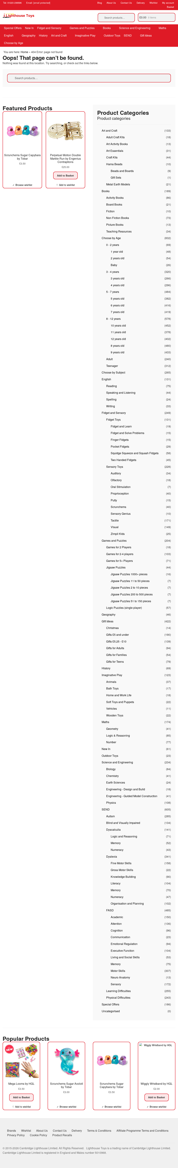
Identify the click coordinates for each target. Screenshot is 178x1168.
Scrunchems (118, 507)
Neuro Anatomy (120, 977)
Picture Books (114, 225)
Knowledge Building (123, 877)
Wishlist (153, 2)
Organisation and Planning (127, 903)
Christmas (112, 628)
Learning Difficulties (118, 991)
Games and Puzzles (82, 28)
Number (111, 742)
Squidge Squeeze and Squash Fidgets (135, 453)
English (8, 35)
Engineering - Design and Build (125, 789)
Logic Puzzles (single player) (124, 608)
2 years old (117, 258)
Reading (111, 386)
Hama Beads (114, 164)
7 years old (117, 312)
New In (29, 28)
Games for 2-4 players (119, 554)
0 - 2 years (112, 245)
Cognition (117, 930)
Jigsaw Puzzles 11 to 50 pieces (130, 581)
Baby (114, 265)
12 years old (118, 339)
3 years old (117, 278)
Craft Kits (112, 157)
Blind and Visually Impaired (123, 823)
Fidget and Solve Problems (127, 433)
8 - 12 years (113, 319)
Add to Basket (65, 175)
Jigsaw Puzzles (116, 567)
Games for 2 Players (118, 547)
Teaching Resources (119, 231)
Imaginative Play (85, 35)
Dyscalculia (113, 830)
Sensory (116, 984)
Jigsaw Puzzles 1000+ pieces (129, 574)
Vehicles (111, 709)
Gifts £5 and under (117, 635)
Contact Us (126, 2)
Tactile (115, 520)
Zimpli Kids (118, 534)
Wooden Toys (114, 715)
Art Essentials (114, 151)
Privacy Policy (16, 1135)
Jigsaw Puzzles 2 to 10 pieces (129, 587)
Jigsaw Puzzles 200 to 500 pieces (132, 594)
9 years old (117, 352)
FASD (110, 910)
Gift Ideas (146, 35)
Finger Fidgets (120, 440)
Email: (38, 2)
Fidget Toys (113, 420)
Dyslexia (111, 856)
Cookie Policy (38, 1135)
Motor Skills (118, 971)
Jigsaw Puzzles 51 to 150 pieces (131, 601)
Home (24, 52)
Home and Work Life (118, 695)
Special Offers (13, 28)
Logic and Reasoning (124, 836)
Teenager (112, 366)
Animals (111, 682)
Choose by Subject (113, 372)
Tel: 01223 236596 (12, 2)
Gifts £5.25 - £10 (116, 641)
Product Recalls (62, 1135)
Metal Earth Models (118, 184)
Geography (28, 35)
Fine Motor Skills (121, 863)
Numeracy (117, 850)
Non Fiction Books (117, 218)
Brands (11, 1131)
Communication (120, 937)
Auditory (116, 473)
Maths (162, 28)
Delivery (141, 2)
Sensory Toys (114, 467)
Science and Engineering (134, 28)
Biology (111, 769)
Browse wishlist (23, 185)
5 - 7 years (112, 292)
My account (168, 2)
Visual (115, 527)
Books (107, 28)
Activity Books (115, 198)
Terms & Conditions (99, 1131)
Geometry (112, 729)
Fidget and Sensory (49, 28)
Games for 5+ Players (119, 561)
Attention (116, 924)
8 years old (117, 346)
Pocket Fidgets (120, 446)
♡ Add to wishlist (65, 185)
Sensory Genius (121, 514)
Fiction (110, 211)
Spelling (111, 399)
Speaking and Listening (120, 393)
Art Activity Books (117, 144)
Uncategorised (111, 1011)
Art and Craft (59, 35)
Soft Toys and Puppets (120, 702)
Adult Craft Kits (115, 137)
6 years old (117, 305)
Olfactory (116, 480)
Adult (109, 359)
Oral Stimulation (121, 487)
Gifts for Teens (115, 662)
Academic (117, 917)
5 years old (117, 298)
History (43, 35)
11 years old (118, 332)
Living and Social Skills (125, 957)
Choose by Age (13, 43)
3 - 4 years (112, 272)
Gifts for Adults (115, 648)
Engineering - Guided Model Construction (131, 796)
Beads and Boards (122, 171)
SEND (128, 35)
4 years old (117, 285)
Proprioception (120, 493)
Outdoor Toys (112, 35)
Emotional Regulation (124, 944)
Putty (114, 500)
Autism (110, 816)
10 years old (118, 325)
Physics (111, 803)
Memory (116, 843)
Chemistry (112, 776)
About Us (111, 2)
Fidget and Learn (121, 426)
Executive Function (122, 951)
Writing (110, 406)
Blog (99, 2)
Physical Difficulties (118, 998)
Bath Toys (112, 688)
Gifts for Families (116, 655)
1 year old (117, 252)
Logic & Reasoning (118, 735)
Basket (170, 7)
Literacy (115, 883)
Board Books (114, 204)
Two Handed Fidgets (123, 460)
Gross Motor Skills (122, 870)
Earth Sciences (115, 782)
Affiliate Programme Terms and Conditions (142, 1131)
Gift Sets (116, 177)
